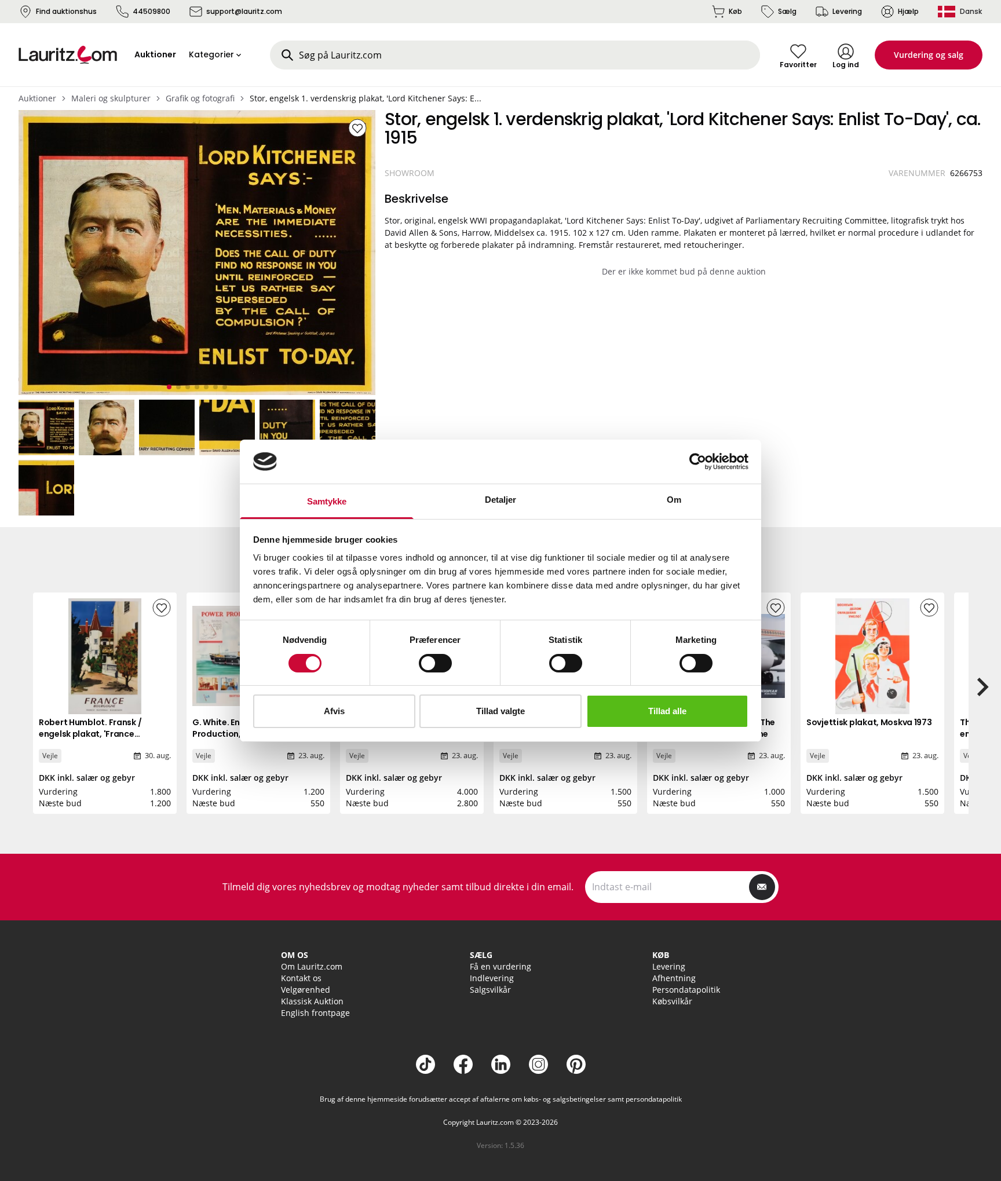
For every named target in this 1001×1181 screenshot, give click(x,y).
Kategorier (211, 54)
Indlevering (492, 977)
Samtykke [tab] (327, 501)
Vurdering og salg (928, 54)
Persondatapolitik (686, 989)
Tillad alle (667, 711)
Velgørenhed (305, 989)
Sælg (787, 11)
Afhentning (674, 977)
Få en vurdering (500, 966)
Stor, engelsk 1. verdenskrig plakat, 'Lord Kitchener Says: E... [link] (365, 98)
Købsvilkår (672, 1001)
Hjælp (908, 11)
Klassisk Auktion (312, 1001)
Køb (735, 11)
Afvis (334, 711)
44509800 (151, 11)
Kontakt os (301, 977)
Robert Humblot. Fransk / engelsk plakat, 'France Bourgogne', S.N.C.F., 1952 (91, 733)
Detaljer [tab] (501, 499)
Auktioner (37, 98)
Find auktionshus (66, 11)
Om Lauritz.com (311, 966)
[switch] (435, 663)
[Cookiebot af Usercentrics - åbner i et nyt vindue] (697, 461)
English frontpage (315, 1012)
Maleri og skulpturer (111, 98)
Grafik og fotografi (200, 98)
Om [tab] (674, 499)
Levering (847, 11)
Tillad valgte (500, 711)
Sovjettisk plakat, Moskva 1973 (869, 722)
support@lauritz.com (244, 11)
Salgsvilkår (490, 989)
